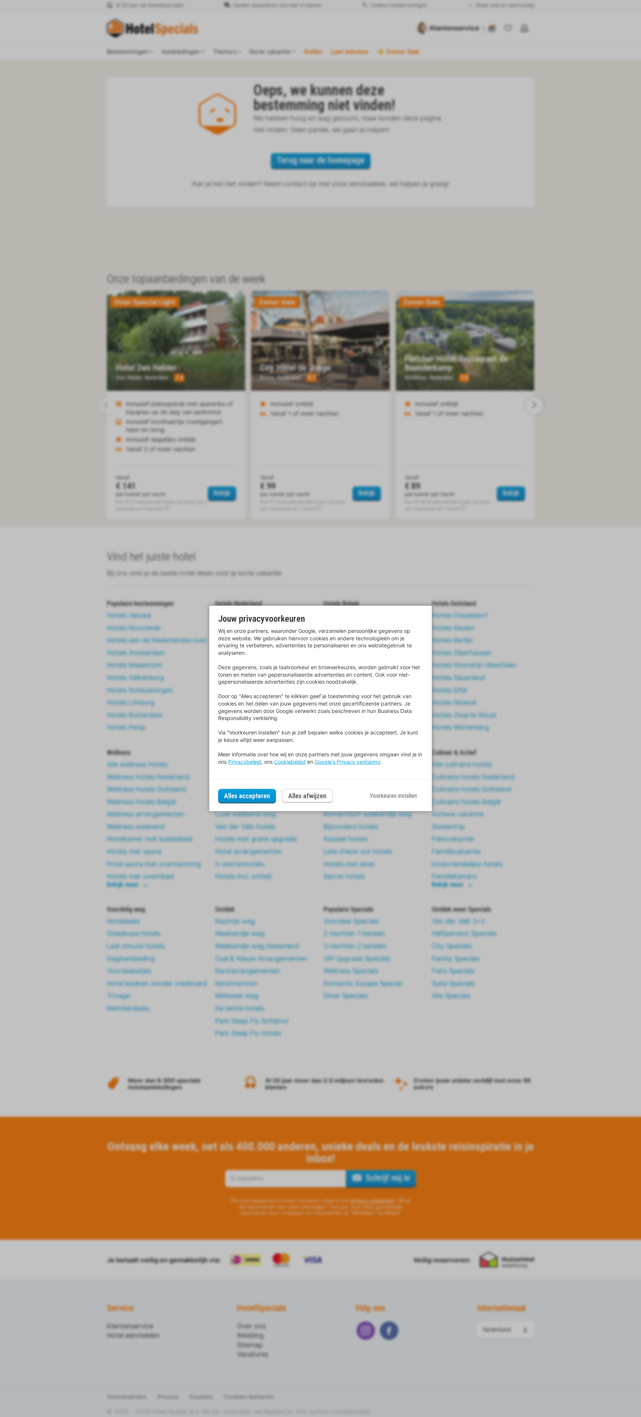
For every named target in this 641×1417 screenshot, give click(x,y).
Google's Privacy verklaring (348, 762)
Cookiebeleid (290, 762)
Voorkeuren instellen (393, 795)
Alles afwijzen (307, 796)
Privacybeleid (244, 762)
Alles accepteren (247, 796)
